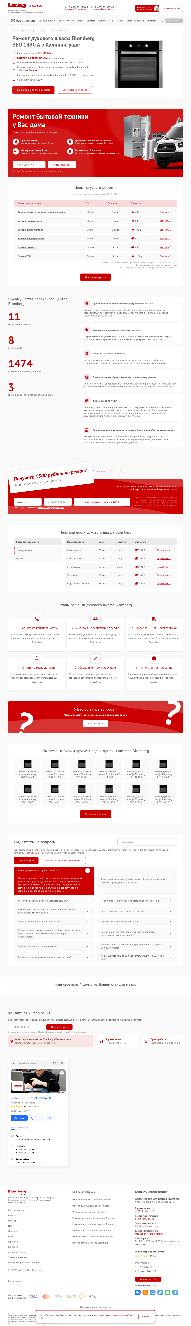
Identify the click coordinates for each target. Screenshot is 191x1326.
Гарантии (102, 21)
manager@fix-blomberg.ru (149, 1233)
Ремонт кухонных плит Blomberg (89, 1211)
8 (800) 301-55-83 (144, 1218)
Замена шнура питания (30, 229)
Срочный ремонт (47, 21)
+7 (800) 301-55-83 (77, 7)
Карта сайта (14, 1281)
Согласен (145, 1316)
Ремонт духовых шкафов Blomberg (90, 1205)
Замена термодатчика (30, 220)
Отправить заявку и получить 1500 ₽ (102, 502)
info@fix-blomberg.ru (146, 1226)
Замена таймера (27, 247)
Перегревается (74, 567)
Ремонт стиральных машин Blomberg (91, 1230)
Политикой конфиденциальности (74, 1032)
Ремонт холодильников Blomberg (90, 1242)
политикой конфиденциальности (51, 507)
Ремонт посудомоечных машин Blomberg (94, 1224)
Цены (60, 21)
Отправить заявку (62, 164)
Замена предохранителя (31, 238)
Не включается (74, 550)
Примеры (13, 1220)
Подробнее (36, 642)
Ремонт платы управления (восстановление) (42, 212)
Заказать (164, 211)
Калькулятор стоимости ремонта (25, 1262)
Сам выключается (75, 558)
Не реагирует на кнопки (78, 583)
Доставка (91, 21)
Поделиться (138, 1292)
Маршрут (21, 1118)
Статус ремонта (174, 20)
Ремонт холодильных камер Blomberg (92, 1236)
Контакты (151, 21)
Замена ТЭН (24, 256)
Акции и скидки (116, 21)
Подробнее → (164, 550)
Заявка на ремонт (135, 21)
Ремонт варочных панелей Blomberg (91, 1199)
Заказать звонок (95, 723)
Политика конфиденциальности (95, 1307)
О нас (70, 21)
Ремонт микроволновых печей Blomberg (94, 1218)
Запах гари (72, 575)
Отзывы (80, 21)
